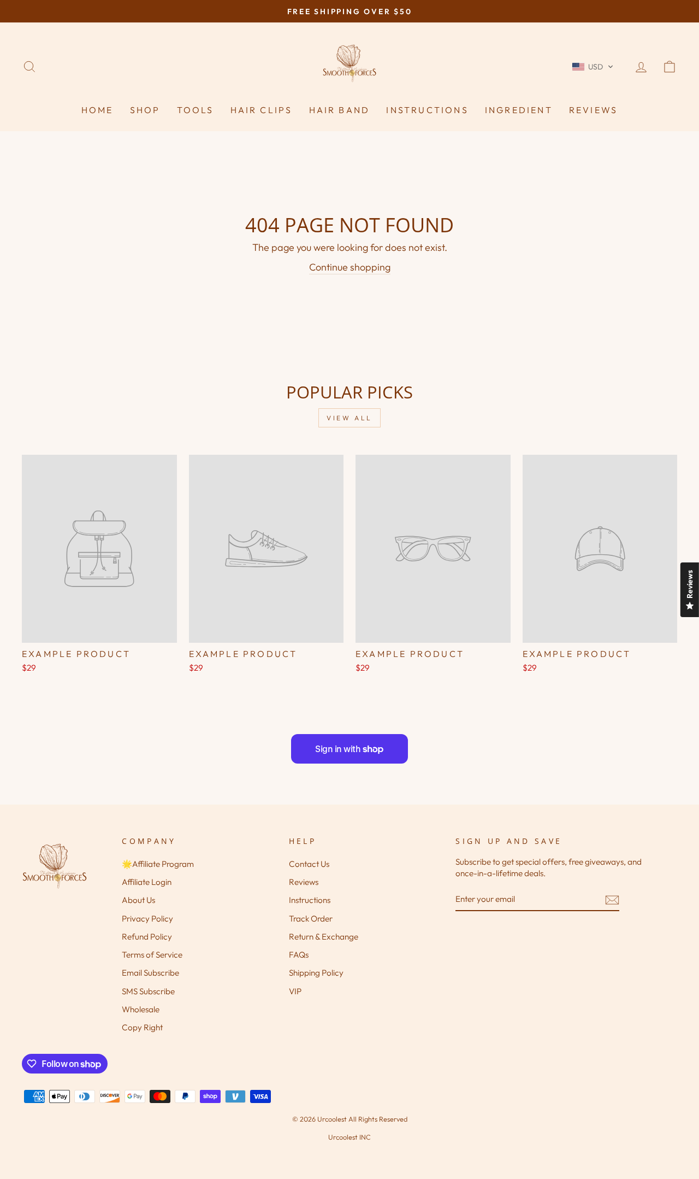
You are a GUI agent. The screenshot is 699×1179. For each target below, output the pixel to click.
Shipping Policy (316, 972)
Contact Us (309, 864)
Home (97, 109)
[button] (592, 66)
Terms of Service (152, 954)
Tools (195, 109)
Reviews (593, 109)
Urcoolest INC (349, 1137)
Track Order (311, 918)
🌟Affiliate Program (158, 864)
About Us (138, 900)
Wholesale (140, 1009)
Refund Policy (147, 936)
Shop (145, 109)
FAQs (299, 954)
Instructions (427, 109)
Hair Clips (261, 109)
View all (349, 418)
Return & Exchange (323, 936)
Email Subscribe (150, 972)
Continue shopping (349, 267)
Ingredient (519, 109)
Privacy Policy (147, 918)
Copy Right (142, 1027)
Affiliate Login (146, 882)
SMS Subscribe (148, 991)
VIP (295, 991)
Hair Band (339, 109)
